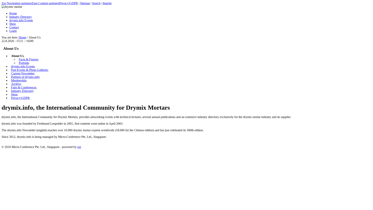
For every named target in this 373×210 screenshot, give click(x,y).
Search (96, 3)
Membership (18, 80)
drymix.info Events (23, 66)
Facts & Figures (28, 59)
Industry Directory (22, 91)
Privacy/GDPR (68, 3)
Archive (16, 84)
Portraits (24, 63)
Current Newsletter (22, 73)
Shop (14, 94)
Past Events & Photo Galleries (29, 70)
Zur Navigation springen (17, 3)
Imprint (107, 3)
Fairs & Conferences (23, 87)
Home (22, 37)
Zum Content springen (45, 3)
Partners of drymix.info (25, 77)
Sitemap (85, 3)
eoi (79, 147)
